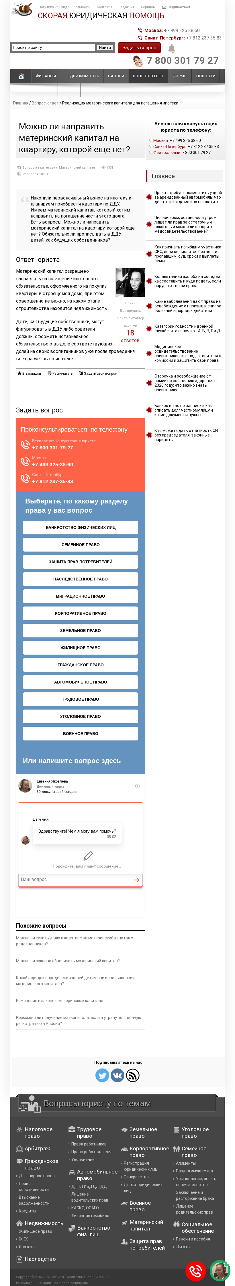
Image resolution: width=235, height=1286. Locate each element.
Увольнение (83, 1159)
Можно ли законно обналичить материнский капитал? (68, 961)
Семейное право (194, 1151)
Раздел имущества (194, 1171)
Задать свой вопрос (100, 374)
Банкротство (136, 1177)
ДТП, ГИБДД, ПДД (89, 1186)
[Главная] (21, 76)
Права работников (89, 1144)
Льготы (183, 1246)
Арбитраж (37, 1148)
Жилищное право (35, 1231)
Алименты (186, 1163)
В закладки (31, 374)
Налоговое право (38, 1132)
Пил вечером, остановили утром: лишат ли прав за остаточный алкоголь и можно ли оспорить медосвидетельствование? (185, 224)
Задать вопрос (139, 47)
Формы (180, 76)
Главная (20, 103)
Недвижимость (82, 76)
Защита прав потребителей (147, 1244)
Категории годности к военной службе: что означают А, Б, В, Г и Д (187, 328)
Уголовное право (195, 1132)
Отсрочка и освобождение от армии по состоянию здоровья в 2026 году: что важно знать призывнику (185, 383)
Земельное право (143, 1132)
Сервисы (148, 7)
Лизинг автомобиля (90, 1215)
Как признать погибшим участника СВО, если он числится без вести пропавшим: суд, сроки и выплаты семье (187, 254)
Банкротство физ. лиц (93, 1231)
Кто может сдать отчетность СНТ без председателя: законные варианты (187, 435)
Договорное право (37, 1176)
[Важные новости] (170, 52)
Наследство (40, 1259)
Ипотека (27, 1246)
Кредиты (27, 1211)
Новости (206, 76)
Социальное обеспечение (198, 1227)
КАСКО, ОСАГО (85, 1208)
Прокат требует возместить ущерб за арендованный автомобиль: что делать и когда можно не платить (188, 197)
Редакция (126, 7)
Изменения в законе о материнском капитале (59, 1000)
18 (130, 333)
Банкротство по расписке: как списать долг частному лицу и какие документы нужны (183, 410)
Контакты (104, 7)
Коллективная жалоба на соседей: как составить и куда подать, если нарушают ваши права (187, 281)
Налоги (116, 76)
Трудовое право (89, 1132)
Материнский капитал (77, 167)
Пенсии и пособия (193, 1239)
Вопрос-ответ (45, 103)
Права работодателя (91, 1151)
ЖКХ (23, 1239)
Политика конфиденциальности (65, 7)
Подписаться (178, 7)
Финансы (46, 76)
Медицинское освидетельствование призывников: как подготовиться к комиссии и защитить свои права (187, 353)
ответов (130, 340)
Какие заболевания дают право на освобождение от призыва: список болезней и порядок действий (187, 306)
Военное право (140, 1206)
